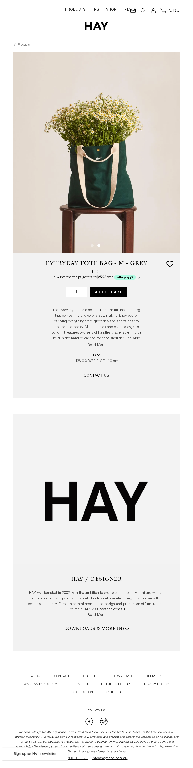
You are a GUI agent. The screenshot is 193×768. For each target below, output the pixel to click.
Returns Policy (115, 684)
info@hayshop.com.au (110, 758)
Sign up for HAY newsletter (35, 754)
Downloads (123, 676)
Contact (62, 676)
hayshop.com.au (112, 609)
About (36, 676)
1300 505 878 (77, 758)
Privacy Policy (155, 684)
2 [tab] (98, 245)
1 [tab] (92, 245)
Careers (113, 692)
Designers (91, 676)
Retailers (80, 684)
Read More (96, 345)
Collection (82, 692)
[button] (170, 265)
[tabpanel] (96, 135)
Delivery (153, 676)
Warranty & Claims (42, 684)
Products (23, 44)
